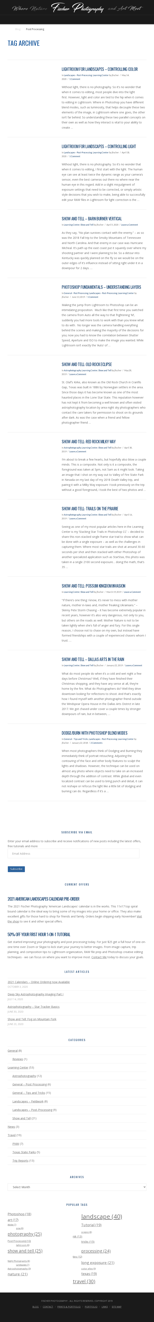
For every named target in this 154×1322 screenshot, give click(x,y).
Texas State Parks (24, 1152)
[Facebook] (63, 1313)
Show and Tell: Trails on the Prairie (90, 509)
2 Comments (96, 743)
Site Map (117, 1306)
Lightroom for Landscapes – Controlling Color (100, 69)
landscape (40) (101, 1216)
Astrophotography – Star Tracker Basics (34, 1007)
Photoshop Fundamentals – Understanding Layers (101, 287)
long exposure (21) (97, 1262)
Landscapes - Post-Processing (78, 75)
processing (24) (96, 1251)
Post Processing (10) (19, 1241)
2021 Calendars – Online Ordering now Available (39, 982)
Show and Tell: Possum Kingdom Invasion (93, 586)
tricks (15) (87, 1242)
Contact (48, 1306)
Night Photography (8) (19, 1261)
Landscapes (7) (22, 1264)
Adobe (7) (12, 1224)
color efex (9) (88, 1268)
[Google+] (68, 1313)
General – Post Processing (29, 1084)
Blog (17, 29)
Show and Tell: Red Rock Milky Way (89, 441)
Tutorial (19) (91, 1225)
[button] (77, 21)
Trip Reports (20, 1160)
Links (105, 1306)
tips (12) (77, 1256)
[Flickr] (85, 1313)
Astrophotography (72, 370)
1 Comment (74, 79)
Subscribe (16, 869)
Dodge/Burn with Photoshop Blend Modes (94, 733)
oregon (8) (86, 1232)
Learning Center (101, 75)
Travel (12, 1135)
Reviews (17, 1059)
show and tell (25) (25, 1251)
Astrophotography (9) (19, 1268)
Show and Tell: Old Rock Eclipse (87, 364)
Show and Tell (86, 225)
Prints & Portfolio (69, 1306)
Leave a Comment (129, 225)
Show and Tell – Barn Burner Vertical (92, 219)
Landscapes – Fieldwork (27, 1101)
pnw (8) (19, 1228)
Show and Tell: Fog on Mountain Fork (32, 1019)
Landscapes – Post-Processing (32, 1110)
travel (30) (84, 1281)
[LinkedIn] (74, 1313)
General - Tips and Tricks (76, 739)
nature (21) (17, 1273)
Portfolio (91, 1306)
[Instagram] (79, 1313)
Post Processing (35, 29)
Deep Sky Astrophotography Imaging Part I (35, 994)
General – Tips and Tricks (28, 1093)
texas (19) (89, 1273)
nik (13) (77, 1236)
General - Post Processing (76, 293)
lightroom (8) (22, 1245)
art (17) (13, 1220)
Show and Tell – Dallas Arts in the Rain (93, 659)
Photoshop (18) (19, 1214)
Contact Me (99, 957)
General (13, 1051)
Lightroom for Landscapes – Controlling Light (99, 146)
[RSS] (91, 1313)
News (11, 1127)
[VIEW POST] (31, 82)
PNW (15, 1144)
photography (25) (25, 1234)
